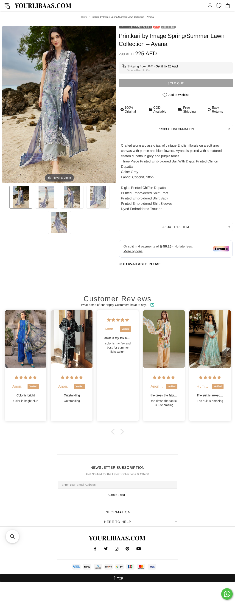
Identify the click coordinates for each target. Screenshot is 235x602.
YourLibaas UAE (43, 5)
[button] (114, 432)
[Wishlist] (218, 5)
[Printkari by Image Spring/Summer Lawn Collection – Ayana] (20, 197)
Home (84, 17)
